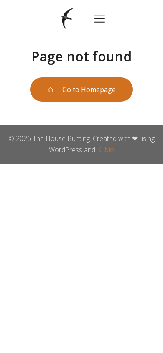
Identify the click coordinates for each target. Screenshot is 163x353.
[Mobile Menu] (100, 18)
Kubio (105, 149)
